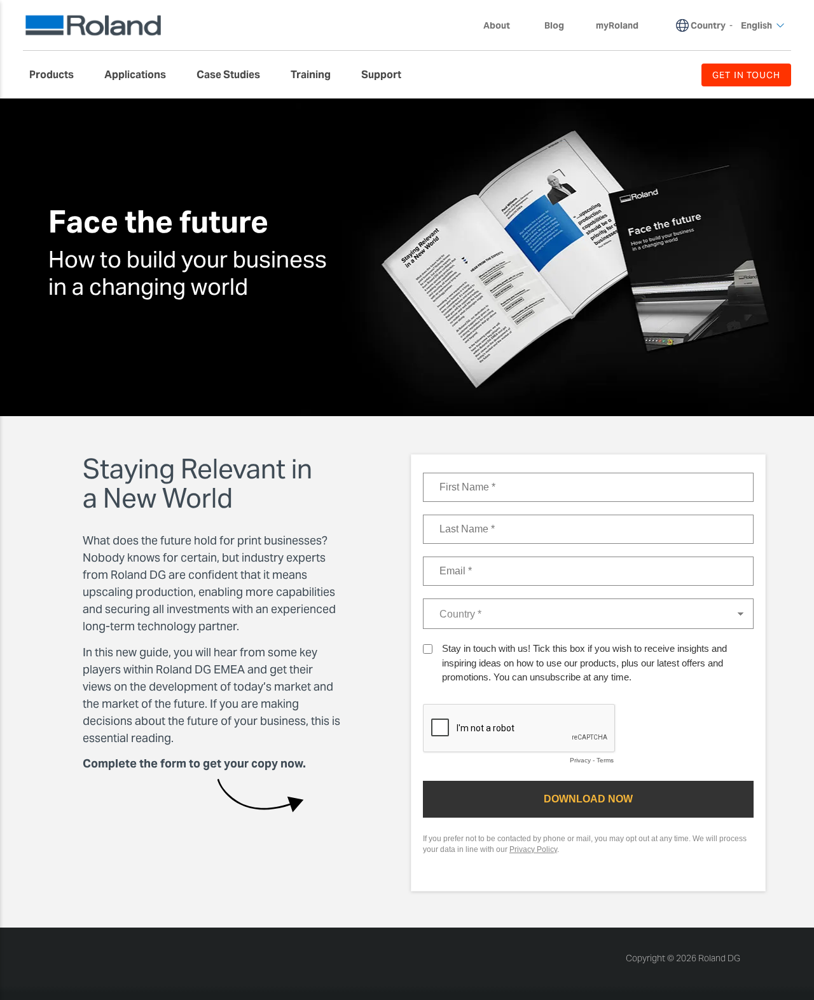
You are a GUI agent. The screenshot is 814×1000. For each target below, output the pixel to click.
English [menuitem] (756, 25)
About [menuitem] (496, 25)
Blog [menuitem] (554, 25)
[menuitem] (58, 75)
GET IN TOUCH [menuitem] (746, 75)
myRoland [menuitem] (617, 25)
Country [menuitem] (708, 25)
